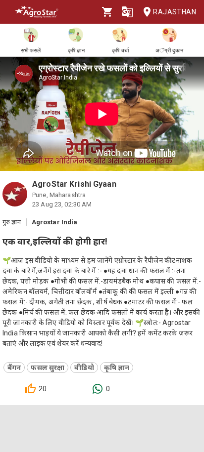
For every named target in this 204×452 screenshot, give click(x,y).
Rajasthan (174, 12)
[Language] (127, 12)
